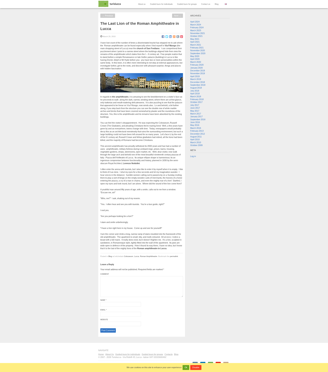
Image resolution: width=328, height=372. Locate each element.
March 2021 (195, 45)
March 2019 (195, 79)
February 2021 (197, 48)
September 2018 (197, 85)
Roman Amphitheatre (148, 256)
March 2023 (195, 30)
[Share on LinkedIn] (170, 37)
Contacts (169, 354)
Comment (104, 274)
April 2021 (195, 42)
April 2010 (195, 139)
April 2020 (195, 59)
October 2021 (196, 36)
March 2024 (195, 25)
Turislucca (109, 4)
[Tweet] (166, 37)
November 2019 (197, 73)
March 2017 (195, 114)
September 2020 (197, 53)
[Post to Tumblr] (178, 37)
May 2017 (194, 111)
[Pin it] (181, 37)
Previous (107, 16)
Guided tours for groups (187, 4)
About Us (109, 354)
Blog (216, 4)
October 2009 (196, 145)
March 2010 (195, 142)
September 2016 (197, 119)
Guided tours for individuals (161, 4)
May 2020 (194, 56)
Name (103, 300)
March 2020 (195, 62)
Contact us (205, 4)
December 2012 (197, 134)
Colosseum (128, 256)
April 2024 (195, 22)
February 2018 (197, 99)
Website (104, 320)
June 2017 (195, 108)
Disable (195, 367)
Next (177, 16)
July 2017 (194, 105)
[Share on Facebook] (163, 37)
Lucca (136, 256)
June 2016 (195, 122)
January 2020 (196, 68)
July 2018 (194, 91)
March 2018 (195, 96)
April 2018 (195, 93)
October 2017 (196, 102)
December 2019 (197, 71)
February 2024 (197, 27)
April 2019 (195, 76)
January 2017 (196, 116)
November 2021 (197, 33)
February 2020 (197, 65)
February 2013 (197, 131)
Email (103, 310)
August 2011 (196, 137)
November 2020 (197, 50)
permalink (174, 256)
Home (101, 354)
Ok (186, 367)
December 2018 (197, 82)
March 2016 (195, 128)
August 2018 (196, 88)
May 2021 (194, 39)
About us (142, 4)
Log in (193, 156)
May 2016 (194, 125)
